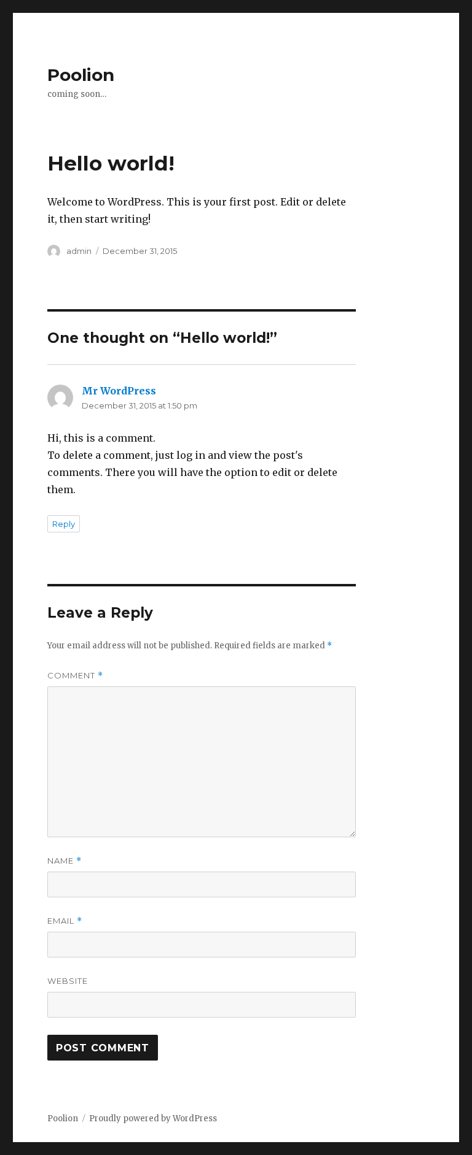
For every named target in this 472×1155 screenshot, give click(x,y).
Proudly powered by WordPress (153, 1118)
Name (64, 861)
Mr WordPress (119, 391)
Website (67, 981)
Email (64, 921)
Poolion (80, 74)
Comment (75, 675)
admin (79, 251)
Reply (63, 524)
